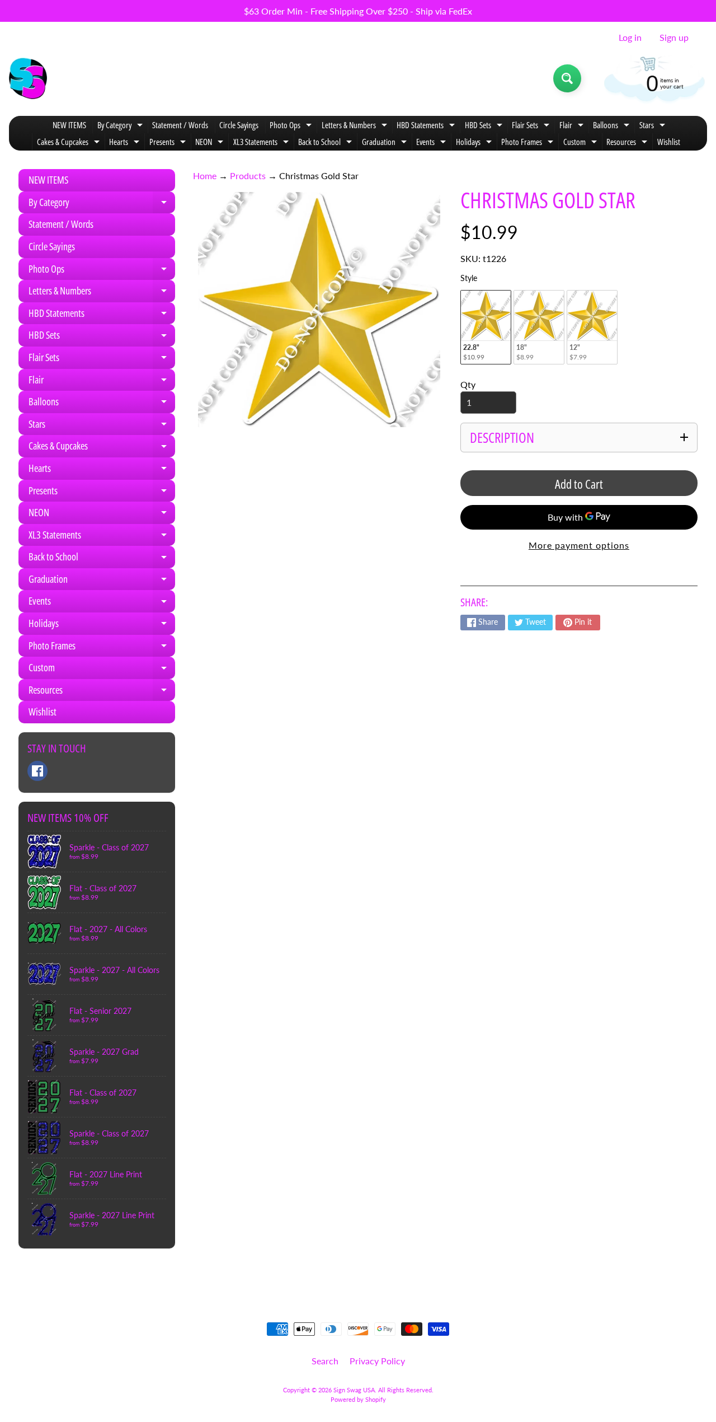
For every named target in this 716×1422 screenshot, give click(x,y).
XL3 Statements (262, 143)
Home (204, 175)
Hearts (125, 143)
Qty (467, 384)
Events (432, 143)
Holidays (475, 143)
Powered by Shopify (358, 1399)
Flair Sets (532, 126)
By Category (121, 126)
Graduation (385, 143)
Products (248, 175)
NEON (210, 143)
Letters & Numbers (356, 126)
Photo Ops (292, 126)
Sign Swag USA (354, 1389)
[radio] (485, 327)
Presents (169, 143)
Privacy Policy (377, 1360)
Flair (572, 126)
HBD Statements (427, 126)
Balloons (612, 126)
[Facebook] (37, 771)
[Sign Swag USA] (28, 78)
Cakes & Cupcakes (69, 143)
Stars (653, 126)
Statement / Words (180, 124)
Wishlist (668, 141)
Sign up (674, 37)
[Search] (567, 78)
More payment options (579, 545)
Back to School (326, 143)
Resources (628, 143)
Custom (581, 143)
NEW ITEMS (69, 124)
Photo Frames (528, 143)
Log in (630, 37)
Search (325, 1360)
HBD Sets (485, 126)
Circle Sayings (238, 124)
